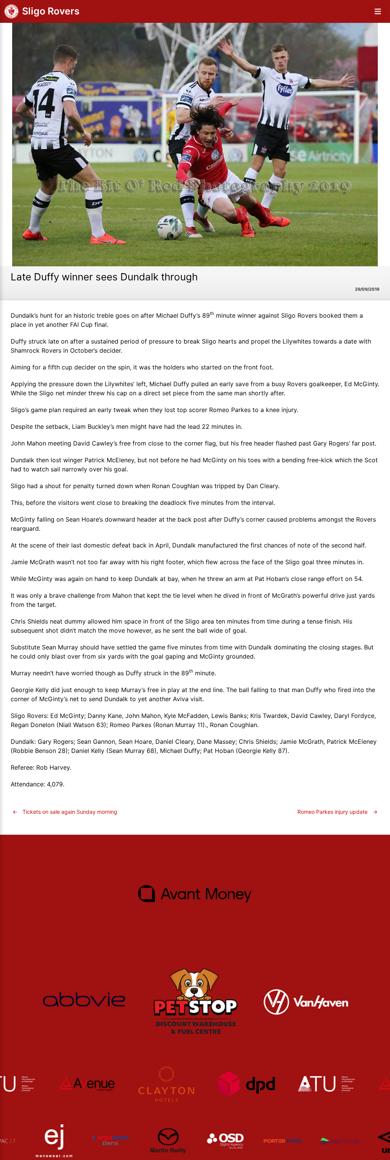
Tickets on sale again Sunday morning (65, 811)
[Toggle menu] (377, 11)
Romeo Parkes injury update (337, 811)
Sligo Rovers (51, 11)
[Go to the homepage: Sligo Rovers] (11, 11)
